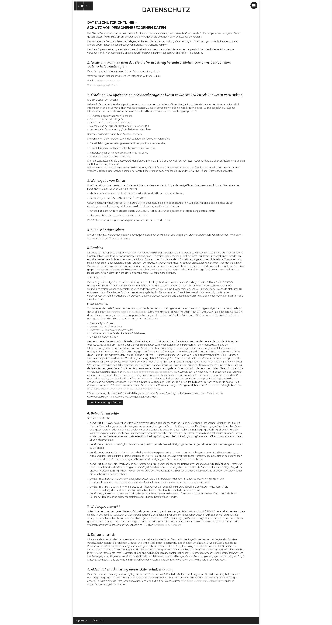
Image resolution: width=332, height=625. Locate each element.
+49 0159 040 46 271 (107, 85)
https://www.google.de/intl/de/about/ (126, 311)
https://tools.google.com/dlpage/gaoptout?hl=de (150, 371)
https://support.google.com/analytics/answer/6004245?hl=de (126, 388)
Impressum (81, 620)
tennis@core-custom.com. (167, 525)
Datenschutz (99, 620)
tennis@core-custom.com (107, 80)
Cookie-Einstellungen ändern (105, 402)
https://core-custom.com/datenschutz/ (202, 581)
